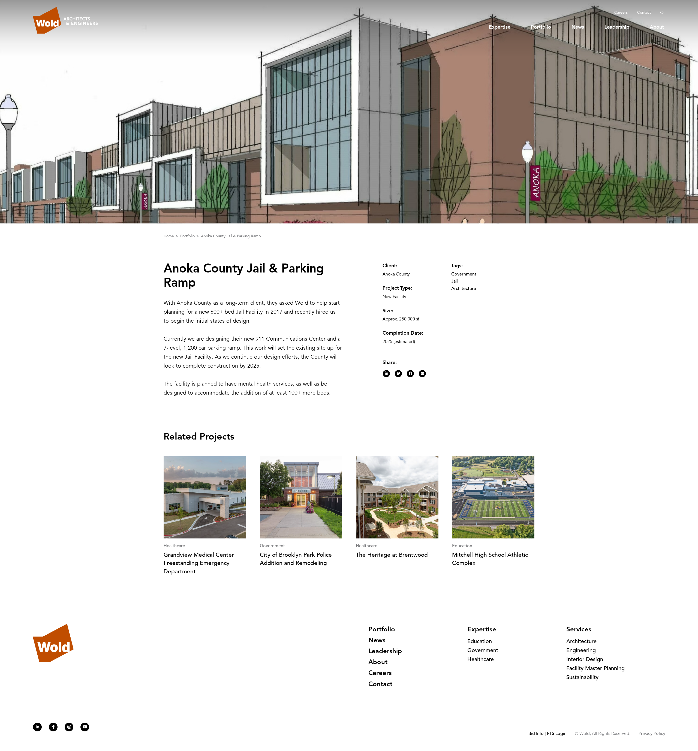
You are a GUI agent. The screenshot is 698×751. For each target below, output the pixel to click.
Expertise (499, 27)
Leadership (616, 27)
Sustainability (582, 677)
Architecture (463, 289)
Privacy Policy (652, 734)
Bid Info (536, 734)
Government (463, 274)
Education (479, 641)
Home (169, 236)
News (577, 27)
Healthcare (480, 659)
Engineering (581, 650)
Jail (454, 281)
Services (578, 629)
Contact (644, 12)
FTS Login (557, 734)
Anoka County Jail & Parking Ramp (231, 236)
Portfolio (541, 27)
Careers (621, 12)
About (657, 27)
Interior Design (584, 659)
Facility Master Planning (595, 668)
